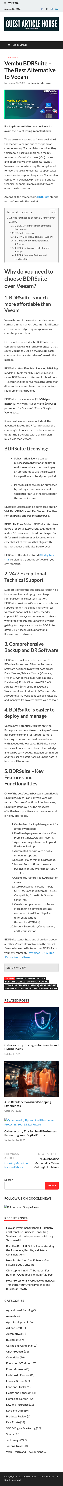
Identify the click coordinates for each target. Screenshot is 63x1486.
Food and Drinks (16, 1386)
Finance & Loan (15, 1381)
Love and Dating (16, 1410)
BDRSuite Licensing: (24, 233)
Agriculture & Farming (19, 1310)
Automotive (13, 1333)
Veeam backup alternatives (21, 988)
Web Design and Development (24, 1451)
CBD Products (14, 1351)
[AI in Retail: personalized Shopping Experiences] (31, 1080)
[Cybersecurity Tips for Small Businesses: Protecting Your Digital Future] (31, 1123)
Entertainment (15, 1369)
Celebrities (12, 1357)
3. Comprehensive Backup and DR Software (31, 242)
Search (8, 1179)
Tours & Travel (14, 1445)
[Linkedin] (56, 9)
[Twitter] (47, 9)
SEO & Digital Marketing (21, 1428)
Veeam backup (48, 985)
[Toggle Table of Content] (51, 212)
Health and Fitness (17, 1392)
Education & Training (18, 1363)
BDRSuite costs (36, 978)
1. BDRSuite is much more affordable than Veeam (33, 227)
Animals (11, 1316)
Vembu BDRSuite (48, 988)
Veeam (9, 985)
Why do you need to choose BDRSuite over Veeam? (32, 219)
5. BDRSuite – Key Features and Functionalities (31, 257)
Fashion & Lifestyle (17, 1375)
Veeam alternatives (26, 985)
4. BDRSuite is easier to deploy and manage (32, 250)
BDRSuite (43, 196)
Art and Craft (14, 1327)
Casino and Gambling (19, 1345)
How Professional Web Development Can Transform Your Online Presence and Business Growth (31, 1284)
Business (11, 1339)
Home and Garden (17, 1398)
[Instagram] (52, 9)
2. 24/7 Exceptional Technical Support (33, 236)
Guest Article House (41, 83)
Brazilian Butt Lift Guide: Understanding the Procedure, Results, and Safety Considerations (30, 1250)
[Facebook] (42, 9)
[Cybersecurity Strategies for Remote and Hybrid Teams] (31, 1024)
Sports (10, 1434)
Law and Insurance (17, 1404)
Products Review (16, 1416)
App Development (17, 1322)
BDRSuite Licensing (37, 981)
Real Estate (13, 1422)
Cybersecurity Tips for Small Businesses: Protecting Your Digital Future (31, 1133)
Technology (11, 57)
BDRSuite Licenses (15, 981)
